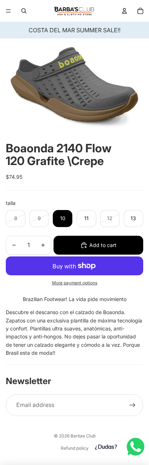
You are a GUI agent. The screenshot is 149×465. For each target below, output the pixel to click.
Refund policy (75, 448)
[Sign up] (132, 405)
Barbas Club (83, 436)
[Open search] (24, 11)
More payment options (74, 282)
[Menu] (8, 11)
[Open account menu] (124, 11)
